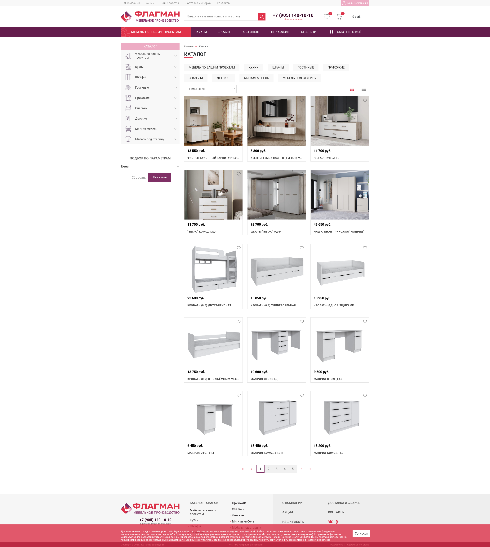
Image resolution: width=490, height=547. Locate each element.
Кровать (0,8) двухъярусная (209, 305)
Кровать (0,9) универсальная (273, 305)
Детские (141, 118)
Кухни (201, 32)
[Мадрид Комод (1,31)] (276, 416)
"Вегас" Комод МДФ (202, 231)
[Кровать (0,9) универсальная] (276, 268)
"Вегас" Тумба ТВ (327, 157)
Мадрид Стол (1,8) (265, 378)
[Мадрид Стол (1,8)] (276, 342)
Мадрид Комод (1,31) (267, 452)
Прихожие (280, 32)
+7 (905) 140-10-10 (155, 520)
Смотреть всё (348, 32)
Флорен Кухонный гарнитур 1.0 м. (213, 157)
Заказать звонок (293, 19)
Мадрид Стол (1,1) (201, 452)
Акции (150, 3)
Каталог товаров (204, 503)
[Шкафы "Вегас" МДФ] (276, 195)
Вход (349, 3)
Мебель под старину (149, 139)
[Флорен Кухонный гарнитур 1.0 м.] (213, 121)
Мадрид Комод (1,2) (329, 452)
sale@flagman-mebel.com (155, 523)
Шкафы (224, 32)
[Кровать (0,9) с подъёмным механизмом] (213, 342)
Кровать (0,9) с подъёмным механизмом (213, 378)
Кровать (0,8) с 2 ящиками (334, 305)
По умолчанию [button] (196, 88)
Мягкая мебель (146, 129)
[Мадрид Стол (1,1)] (213, 416)
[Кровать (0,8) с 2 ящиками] (340, 268)
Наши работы (170, 3)
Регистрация (361, 3)
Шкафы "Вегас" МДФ (266, 231)
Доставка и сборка (198, 3)
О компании (132, 3)
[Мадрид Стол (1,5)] (340, 342)
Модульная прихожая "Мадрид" (339, 231)
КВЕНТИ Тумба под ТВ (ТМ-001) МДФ (277, 157)
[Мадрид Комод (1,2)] (340, 416)
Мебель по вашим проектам (156, 32)
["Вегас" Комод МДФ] (213, 195)
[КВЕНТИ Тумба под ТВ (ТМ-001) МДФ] (276, 121)
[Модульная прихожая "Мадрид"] (340, 195)
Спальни (308, 32)
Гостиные (250, 32)
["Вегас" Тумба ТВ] (340, 121)
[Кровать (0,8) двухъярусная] (213, 268)
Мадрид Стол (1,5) (328, 378)
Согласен (361, 533)
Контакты (223, 3)
